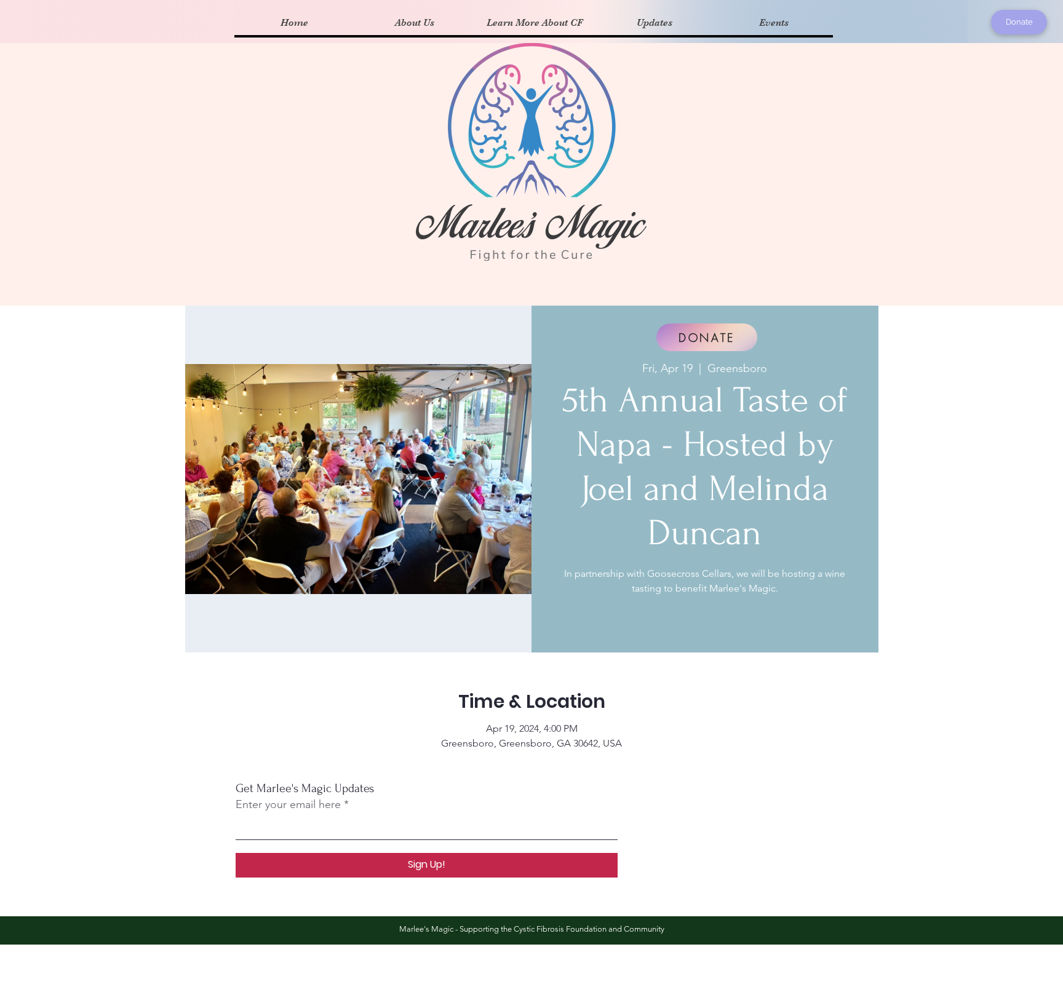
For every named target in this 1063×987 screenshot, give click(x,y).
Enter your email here (288, 804)
